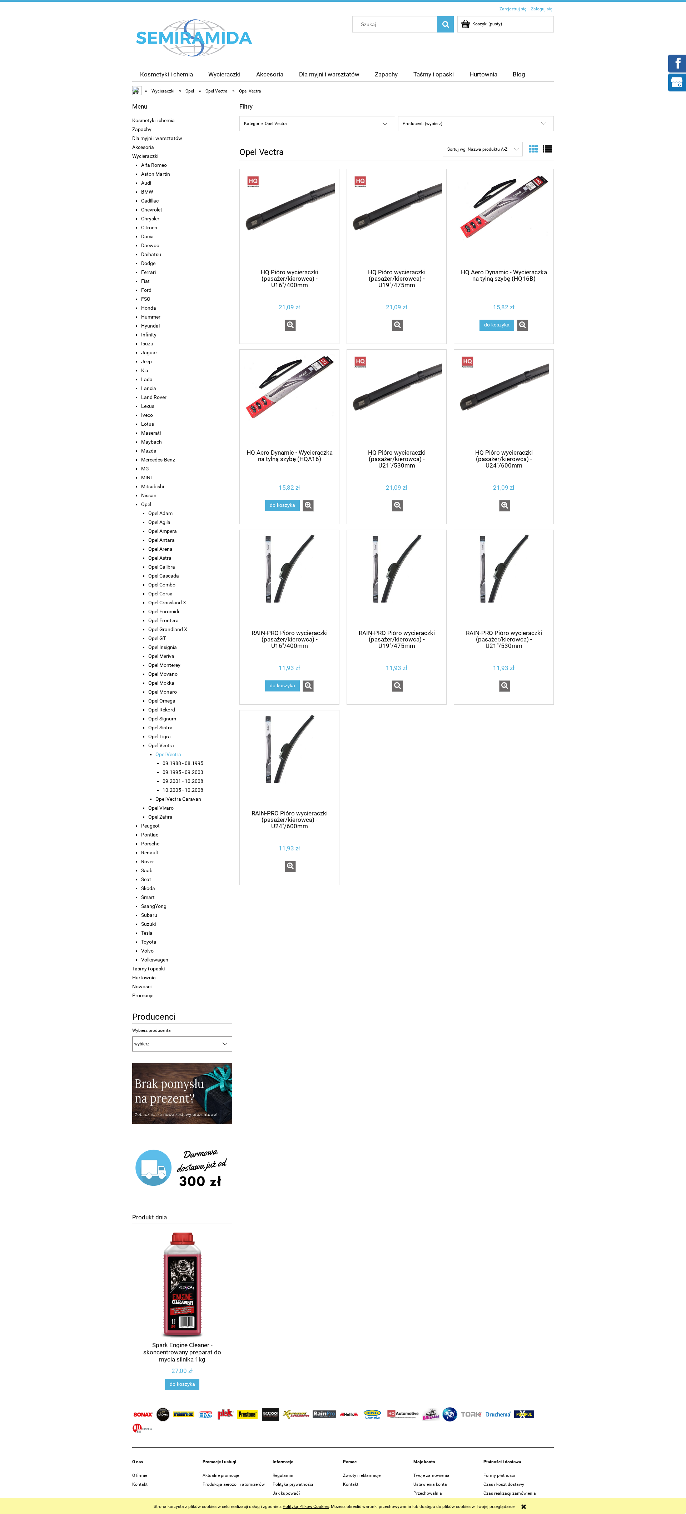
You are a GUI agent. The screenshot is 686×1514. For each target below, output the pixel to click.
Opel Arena (160, 549)
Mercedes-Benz (158, 460)
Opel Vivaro (161, 808)
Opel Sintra (160, 727)
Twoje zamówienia (431, 1475)
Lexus (147, 406)
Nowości (141, 986)
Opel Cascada (163, 576)
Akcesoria (143, 147)
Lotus (147, 424)
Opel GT (157, 638)
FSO (145, 299)
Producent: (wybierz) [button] (422, 123)
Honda (148, 308)
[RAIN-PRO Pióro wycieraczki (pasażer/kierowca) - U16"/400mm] (289, 579)
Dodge (148, 263)
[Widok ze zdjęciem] (533, 149)
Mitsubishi (152, 486)
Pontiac (149, 835)
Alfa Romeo (154, 165)
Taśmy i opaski (148, 968)
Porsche (150, 843)
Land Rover (153, 397)
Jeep (146, 361)
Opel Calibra (161, 567)
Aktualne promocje (221, 1475)
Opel (146, 504)
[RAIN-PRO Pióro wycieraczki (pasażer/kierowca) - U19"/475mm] (396, 579)
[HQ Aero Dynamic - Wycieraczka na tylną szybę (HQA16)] (289, 398)
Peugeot (150, 826)
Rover (147, 861)
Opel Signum (162, 718)
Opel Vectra (161, 745)
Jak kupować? (286, 1493)
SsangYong (153, 906)
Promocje (142, 995)
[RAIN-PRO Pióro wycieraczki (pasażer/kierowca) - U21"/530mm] (503, 579)
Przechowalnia (427, 1493)
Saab (147, 870)
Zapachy (141, 129)
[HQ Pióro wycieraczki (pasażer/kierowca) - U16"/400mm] (289, 218)
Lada (147, 379)
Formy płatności (499, 1475)
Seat (146, 879)
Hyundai (150, 326)
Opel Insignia (162, 647)
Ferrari (148, 272)
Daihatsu (151, 254)
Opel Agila (159, 522)
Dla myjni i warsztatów (157, 138)
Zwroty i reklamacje (362, 1475)
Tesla (147, 933)
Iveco (147, 415)
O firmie (139, 1475)
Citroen (149, 227)
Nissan (148, 495)
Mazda (148, 451)
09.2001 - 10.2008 (183, 781)
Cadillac (150, 201)
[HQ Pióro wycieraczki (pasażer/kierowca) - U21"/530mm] (396, 398)
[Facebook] (676, 62)
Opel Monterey (164, 665)
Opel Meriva (161, 656)
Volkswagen (154, 960)
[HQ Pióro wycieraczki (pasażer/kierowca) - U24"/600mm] (503, 398)
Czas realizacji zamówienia (509, 1493)
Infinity (148, 335)
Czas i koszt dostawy (503, 1484)
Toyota (148, 942)
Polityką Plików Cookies (306, 1506)
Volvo (147, 951)
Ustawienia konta (430, 1484)
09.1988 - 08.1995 (183, 763)
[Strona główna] (194, 38)
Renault (149, 852)
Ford (146, 290)
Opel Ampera (162, 531)
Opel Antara (161, 540)
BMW (147, 192)
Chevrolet (151, 210)
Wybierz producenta (151, 1030)
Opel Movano (163, 674)
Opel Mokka (161, 683)
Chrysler (150, 218)
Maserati (151, 433)
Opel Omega (161, 701)
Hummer (150, 317)
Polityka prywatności (293, 1484)
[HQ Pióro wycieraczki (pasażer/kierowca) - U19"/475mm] (396, 218)
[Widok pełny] (547, 149)
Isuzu (147, 343)
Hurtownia (144, 977)
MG (145, 468)
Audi (146, 183)
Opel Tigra (159, 736)
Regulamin (283, 1475)
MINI (146, 477)
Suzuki (148, 924)
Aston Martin (155, 174)
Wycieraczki (145, 156)
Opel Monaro (162, 692)
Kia (144, 370)
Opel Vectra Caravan (178, 799)
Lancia (148, 388)
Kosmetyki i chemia (153, 120)
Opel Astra (160, 558)
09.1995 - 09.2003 (183, 772)
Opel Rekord (161, 710)
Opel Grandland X (167, 629)
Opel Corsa (160, 593)
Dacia (147, 236)
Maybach (151, 442)
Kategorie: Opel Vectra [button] (265, 123)
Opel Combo (161, 585)
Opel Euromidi (163, 611)
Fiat (145, 281)
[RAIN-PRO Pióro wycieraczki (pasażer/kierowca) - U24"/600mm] (289, 759)
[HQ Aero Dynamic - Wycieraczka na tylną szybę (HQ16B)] (503, 218)
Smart (148, 897)
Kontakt (140, 1484)
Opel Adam (160, 513)
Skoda (148, 888)
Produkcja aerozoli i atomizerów (234, 1484)
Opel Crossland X (167, 602)
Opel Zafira (160, 817)
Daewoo (150, 245)
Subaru (149, 915)
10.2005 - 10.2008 (183, 790)
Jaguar (149, 352)
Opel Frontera (163, 620)
